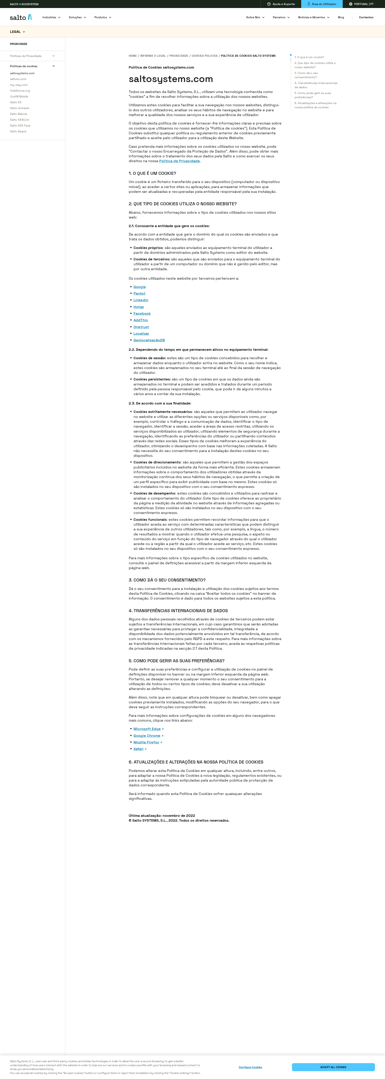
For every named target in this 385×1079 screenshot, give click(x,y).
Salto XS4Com (19, 119)
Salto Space (18, 131)
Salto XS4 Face (20, 125)
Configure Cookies (250, 1067)
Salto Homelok (19, 108)
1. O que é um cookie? (309, 57)
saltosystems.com (22, 73)
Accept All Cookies (333, 1067)
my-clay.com (19, 85)
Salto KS (15, 102)
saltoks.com (18, 79)
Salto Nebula (18, 114)
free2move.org (20, 90)
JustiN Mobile (19, 96)
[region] (192, 1067)
